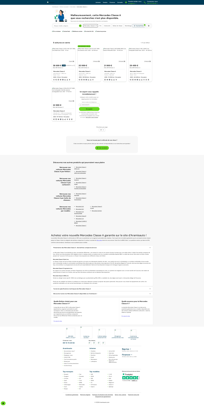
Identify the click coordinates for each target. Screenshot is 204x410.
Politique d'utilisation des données (102, 395)
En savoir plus (58, 321)
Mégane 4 (111, 382)
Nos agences (67, 353)
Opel (65, 380)
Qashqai (111, 386)
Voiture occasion (64, 7)
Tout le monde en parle (70, 359)
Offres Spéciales (113, 355)
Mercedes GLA (80, 206)
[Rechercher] (80, 25)
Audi (65, 386)
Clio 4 (110, 376)
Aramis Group (68, 365)
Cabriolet (111, 353)
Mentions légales (85, 395)
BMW (80, 382)
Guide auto (112, 357)
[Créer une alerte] (3, 403)
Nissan (66, 388)
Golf (110, 378)
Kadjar (110, 380)
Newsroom (67, 361)
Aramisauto (55, 7)
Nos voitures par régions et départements (113, 361)
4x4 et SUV (112, 351)
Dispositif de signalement (103, 396)
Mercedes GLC (80, 209)
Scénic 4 (111, 384)
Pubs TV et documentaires (71, 363)
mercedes (72, 7)
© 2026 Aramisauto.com (102, 402)
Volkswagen (67, 384)
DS (80, 388)
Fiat (80, 374)
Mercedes (99, 240)
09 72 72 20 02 (69, 343)
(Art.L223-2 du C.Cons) (92, 117)
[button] (96, 25)
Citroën (66, 378)
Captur (93, 386)
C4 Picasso (94, 384)
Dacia (65, 382)
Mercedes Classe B (81, 216)
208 (92, 374)
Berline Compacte (96, 353)
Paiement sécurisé (133, 395)
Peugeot (66, 376)
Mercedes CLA (80, 218)
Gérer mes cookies (120, 395)
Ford (80, 380)
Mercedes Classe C (81, 225)
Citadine (93, 351)
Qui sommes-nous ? (69, 351)
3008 (92, 380)
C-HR (110, 374)
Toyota (81, 386)
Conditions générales (72, 395)
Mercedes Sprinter (97, 210)
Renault (66, 374)
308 (92, 378)
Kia (80, 378)
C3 (91, 382)
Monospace (94, 359)
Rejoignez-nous (68, 355)
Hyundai (81, 376)
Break (92, 357)
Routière (93, 355)
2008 (92, 376)
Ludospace (94, 361)
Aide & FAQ (67, 357)
